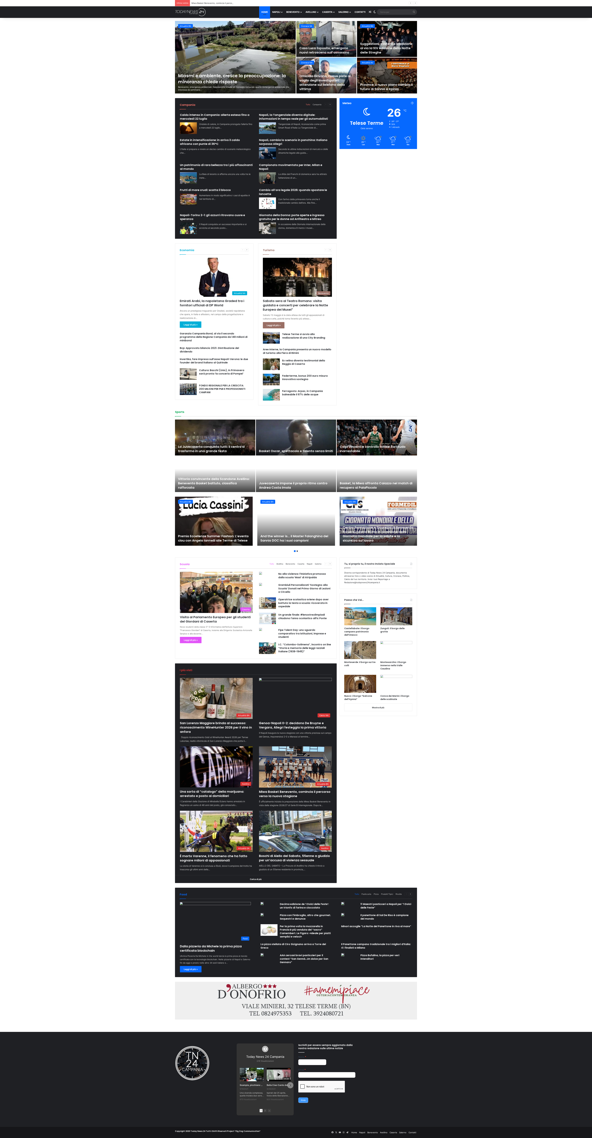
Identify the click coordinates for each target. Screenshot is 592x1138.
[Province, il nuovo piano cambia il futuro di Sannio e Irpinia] (387, 75)
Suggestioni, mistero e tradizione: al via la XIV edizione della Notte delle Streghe (386, 48)
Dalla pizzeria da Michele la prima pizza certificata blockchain (211, 948)
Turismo (269, 250)
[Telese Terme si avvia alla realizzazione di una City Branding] (271, 338)
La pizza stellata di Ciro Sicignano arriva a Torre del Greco (293, 945)
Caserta (327, 12)
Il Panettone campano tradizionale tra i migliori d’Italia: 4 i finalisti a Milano (376, 945)
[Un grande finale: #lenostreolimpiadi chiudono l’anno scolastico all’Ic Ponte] (267, 618)
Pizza (376, 894)
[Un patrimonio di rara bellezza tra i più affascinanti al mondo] (188, 178)
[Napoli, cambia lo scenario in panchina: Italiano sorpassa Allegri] (267, 153)
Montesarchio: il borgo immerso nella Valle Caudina (393, 665)
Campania (317, 104)
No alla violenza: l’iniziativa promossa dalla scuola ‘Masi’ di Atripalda (302, 575)
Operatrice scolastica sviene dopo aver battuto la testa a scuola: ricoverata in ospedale (303, 603)
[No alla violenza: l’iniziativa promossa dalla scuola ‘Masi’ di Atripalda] (260, 573)
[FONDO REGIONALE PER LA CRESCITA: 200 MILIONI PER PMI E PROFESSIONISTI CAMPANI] (188, 389)
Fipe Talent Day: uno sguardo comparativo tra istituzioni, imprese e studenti (302, 633)
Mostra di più (378, 707)
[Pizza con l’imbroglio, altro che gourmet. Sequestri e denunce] (262, 914)
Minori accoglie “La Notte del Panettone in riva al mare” (376, 926)
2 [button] (297, 551)
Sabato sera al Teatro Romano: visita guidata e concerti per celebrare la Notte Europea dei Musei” (295, 305)
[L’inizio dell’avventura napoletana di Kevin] (296, 474)
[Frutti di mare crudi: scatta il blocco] (188, 199)
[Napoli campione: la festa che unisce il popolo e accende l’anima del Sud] (377, 474)
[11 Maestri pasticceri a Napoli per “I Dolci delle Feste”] (342, 903)
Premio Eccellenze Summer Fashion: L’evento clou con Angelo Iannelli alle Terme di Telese (213, 538)
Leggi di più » (190, 324)
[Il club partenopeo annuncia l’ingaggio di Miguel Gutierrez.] (215, 474)
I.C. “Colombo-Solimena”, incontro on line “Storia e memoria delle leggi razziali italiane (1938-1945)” (304, 648)
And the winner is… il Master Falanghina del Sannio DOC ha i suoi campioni (294, 538)
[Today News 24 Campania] (190, 12)
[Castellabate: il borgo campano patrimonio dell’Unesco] (360, 616)
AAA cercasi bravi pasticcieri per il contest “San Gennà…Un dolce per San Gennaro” (304, 959)
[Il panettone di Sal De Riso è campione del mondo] (342, 914)
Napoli (276, 12)
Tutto (308, 104)
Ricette (399, 894)
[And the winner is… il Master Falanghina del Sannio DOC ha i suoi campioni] (296, 521)
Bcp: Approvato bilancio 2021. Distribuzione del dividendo (209, 349)
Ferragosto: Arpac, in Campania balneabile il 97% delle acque (302, 392)
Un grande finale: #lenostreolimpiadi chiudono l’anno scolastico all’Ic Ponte (302, 616)
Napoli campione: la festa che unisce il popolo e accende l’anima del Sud (376, 485)
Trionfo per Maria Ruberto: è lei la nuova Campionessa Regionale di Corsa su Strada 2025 (293, 446)
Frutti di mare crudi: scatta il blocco (205, 190)
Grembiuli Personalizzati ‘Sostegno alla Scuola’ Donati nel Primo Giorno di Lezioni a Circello (304, 588)
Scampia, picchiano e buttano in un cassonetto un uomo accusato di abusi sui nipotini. (252, 1085)
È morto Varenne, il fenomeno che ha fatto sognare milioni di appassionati (213, 858)
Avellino (311, 12)
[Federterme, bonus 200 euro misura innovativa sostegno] (271, 379)
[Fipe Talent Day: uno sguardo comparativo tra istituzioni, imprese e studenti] (260, 629)
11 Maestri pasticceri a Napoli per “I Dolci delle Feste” (385, 905)
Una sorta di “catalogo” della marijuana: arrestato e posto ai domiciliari (212, 793)
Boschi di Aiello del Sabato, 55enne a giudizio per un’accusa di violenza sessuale (294, 858)
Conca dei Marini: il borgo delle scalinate (394, 697)
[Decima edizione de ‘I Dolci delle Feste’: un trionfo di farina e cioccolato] (262, 903)
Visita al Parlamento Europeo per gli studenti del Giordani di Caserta (215, 619)
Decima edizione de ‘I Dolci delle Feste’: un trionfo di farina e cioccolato (304, 905)
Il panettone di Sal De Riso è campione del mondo (384, 916)
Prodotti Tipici (387, 894)
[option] (296, 57)
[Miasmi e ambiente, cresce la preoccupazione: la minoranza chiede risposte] (235, 57)
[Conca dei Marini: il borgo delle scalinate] (396, 684)
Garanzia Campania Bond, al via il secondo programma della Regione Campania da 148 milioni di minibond (213, 337)
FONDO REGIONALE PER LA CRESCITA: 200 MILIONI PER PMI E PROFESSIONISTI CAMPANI (222, 389)
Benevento (293, 12)
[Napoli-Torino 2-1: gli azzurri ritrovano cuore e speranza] (188, 228)
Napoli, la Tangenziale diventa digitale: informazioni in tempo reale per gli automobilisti (293, 117)
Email (302, 1069)
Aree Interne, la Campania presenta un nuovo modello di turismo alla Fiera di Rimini (297, 351)
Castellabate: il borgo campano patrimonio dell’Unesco (356, 631)
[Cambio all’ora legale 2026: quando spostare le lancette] (267, 203)
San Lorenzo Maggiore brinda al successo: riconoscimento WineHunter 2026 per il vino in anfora (216, 727)
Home (264, 12)
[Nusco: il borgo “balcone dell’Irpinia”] (360, 684)
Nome (302, 1057)
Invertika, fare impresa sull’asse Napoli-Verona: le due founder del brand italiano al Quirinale (214, 360)
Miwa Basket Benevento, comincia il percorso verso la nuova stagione (294, 794)
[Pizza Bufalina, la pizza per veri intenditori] (342, 954)
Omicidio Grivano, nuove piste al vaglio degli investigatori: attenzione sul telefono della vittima (325, 82)
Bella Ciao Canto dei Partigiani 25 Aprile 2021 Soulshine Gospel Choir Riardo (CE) (279, 1085)
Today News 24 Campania (265, 1057)
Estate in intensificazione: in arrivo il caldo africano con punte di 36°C (210, 142)
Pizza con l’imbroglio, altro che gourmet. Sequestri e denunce (305, 916)
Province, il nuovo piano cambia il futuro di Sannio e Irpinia (386, 87)
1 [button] (295, 551)
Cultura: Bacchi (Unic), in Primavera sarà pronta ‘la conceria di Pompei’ (221, 371)
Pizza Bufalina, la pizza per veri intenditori (379, 957)
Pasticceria (366, 894)
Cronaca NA (306, 62)
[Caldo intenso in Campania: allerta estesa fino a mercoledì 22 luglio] (188, 128)
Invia (303, 1100)
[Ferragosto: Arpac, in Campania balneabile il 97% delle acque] (271, 395)
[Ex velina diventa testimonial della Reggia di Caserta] (271, 364)
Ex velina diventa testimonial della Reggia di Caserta (303, 362)
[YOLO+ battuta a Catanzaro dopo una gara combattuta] (377, 437)
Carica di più (256, 879)
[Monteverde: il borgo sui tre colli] (360, 650)
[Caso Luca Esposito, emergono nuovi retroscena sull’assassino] (326, 39)
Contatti (360, 12)
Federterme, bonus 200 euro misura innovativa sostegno (305, 377)
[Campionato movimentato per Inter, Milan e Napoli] (267, 178)
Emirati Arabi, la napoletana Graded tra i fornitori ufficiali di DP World (212, 303)
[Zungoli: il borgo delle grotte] (396, 616)
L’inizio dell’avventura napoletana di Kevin (292, 487)
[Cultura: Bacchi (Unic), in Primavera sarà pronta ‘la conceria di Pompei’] (188, 374)
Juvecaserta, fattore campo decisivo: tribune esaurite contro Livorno (214, 449)
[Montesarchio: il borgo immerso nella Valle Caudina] (396, 650)
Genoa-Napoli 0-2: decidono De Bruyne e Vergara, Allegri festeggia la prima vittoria (292, 725)
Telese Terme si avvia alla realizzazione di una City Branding (303, 335)
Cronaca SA (306, 26)
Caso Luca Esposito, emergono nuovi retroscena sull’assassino (324, 50)
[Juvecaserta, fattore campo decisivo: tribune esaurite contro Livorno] (215, 437)
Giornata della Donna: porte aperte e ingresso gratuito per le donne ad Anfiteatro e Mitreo (292, 217)
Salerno (343, 12)
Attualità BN (185, 26)
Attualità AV (367, 62)
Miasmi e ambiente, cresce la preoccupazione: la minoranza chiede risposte (232, 79)
